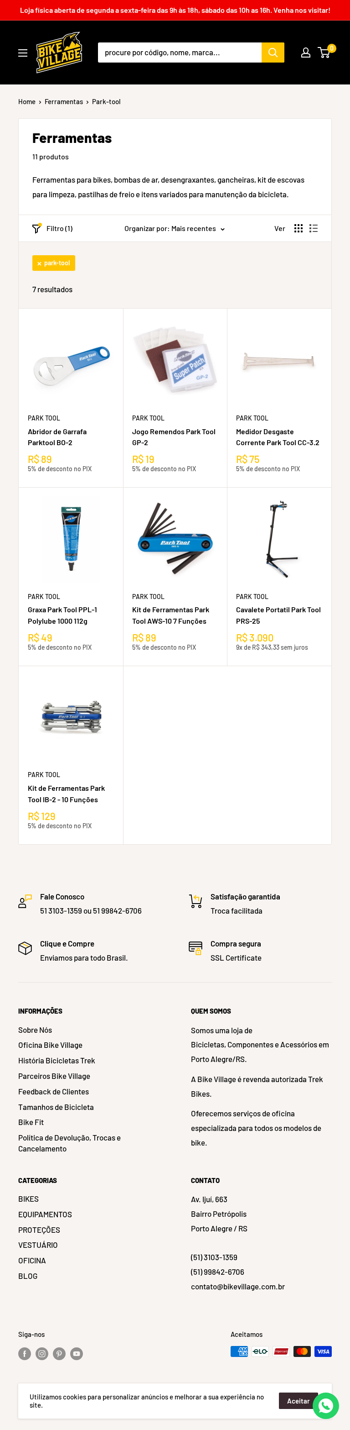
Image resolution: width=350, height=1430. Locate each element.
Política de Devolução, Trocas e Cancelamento (69, 1143)
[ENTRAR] (305, 52)
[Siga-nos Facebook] (24, 1353)
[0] (324, 52)
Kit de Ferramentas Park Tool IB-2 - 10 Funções (66, 793)
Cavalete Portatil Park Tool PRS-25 (278, 615)
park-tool (57, 263)
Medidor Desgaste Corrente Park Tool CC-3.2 (277, 437)
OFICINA (32, 1260)
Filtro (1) (59, 228)
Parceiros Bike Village (54, 1075)
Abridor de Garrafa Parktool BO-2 (57, 437)
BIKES (28, 1198)
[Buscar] (273, 52)
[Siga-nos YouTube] (76, 1353)
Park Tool (44, 418)
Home (27, 101)
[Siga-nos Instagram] (42, 1353)
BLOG (27, 1275)
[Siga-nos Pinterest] (59, 1353)
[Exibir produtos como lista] (313, 228)
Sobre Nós (35, 1029)
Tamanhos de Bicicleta (56, 1106)
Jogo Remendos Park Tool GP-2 (174, 437)
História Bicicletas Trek (56, 1060)
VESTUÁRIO (38, 1244)
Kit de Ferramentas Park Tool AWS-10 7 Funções (170, 615)
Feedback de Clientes (53, 1091)
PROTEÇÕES (39, 1229)
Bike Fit (31, 1121)
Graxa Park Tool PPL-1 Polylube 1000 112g (62, 615)
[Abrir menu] (22, 53)
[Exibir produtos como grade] (298, 228)
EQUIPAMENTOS (45, 1214)
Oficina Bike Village (50, 1044)
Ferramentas (64, 101)
